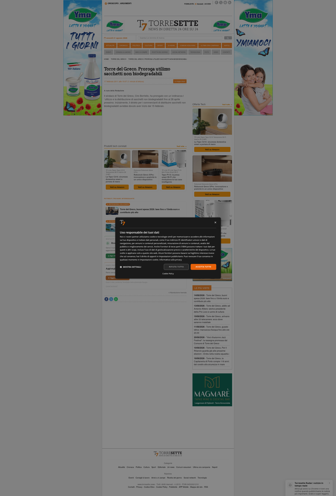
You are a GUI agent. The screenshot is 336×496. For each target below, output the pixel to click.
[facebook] (216, 2)
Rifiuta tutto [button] (176, 267)
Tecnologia (195, 52)
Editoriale (162, 467)
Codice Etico (149, 487)
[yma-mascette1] (221, 25)
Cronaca (123, 45)
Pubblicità (173, 487)
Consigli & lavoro (143, 477)
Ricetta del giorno (160, 52)
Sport (160, 45)
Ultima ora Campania (210, 45)
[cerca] (228, 38)
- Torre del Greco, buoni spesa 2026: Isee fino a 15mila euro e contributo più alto (211, 298)
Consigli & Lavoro (123, 52)
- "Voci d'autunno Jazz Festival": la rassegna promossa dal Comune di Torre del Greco (210, 340)
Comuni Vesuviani (187, 45)
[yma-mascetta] (114, 25)
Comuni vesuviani (183, 467)
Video (216, 52)
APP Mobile (184, 487)
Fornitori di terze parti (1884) (173, 246)
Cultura (148, 45)
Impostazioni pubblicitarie (171, 256)
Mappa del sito (196, 487)
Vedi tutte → (182, 146)
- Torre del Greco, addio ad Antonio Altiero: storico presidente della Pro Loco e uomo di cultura (212, 308)
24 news (170, 467)
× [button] (215, 223)
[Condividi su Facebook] (106, 299)
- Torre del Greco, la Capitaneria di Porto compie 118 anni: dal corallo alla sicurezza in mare (211, 361)
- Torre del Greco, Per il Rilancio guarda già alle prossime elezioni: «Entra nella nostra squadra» (211, 350)
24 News (171, 45)
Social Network (178, 52)
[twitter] (221, 2)
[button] (130, 266)
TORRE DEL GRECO (118, 59)
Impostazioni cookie (149, 259)
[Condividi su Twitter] (111, 299)
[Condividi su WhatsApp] (116, 299)
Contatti (226, 52)
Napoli (227, 45)
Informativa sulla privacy (170, 259)
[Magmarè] (212, 389)
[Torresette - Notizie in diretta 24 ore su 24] (168, 453)
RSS (206, 487)
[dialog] (168, 248)
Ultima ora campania (201, 467)
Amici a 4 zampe (158, 477)
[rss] (229, 2)
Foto (207, 52)
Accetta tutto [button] (203, 267)
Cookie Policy (161, 487)
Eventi (108, 52)
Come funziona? (112, 286)
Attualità (110, 45)
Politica (136, 45)
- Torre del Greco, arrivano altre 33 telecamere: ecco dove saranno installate (211, 319)
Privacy (139, 487)
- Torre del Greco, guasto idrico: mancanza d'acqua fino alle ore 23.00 (211, 329)
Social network (190, 477)
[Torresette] (168, 25)
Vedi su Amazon (117, 187)
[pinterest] (225, 2)
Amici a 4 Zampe (141, 52)
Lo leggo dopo (180, 81)
